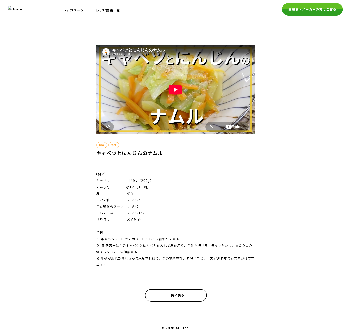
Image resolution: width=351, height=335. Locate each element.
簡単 (101, 145)
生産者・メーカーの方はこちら (312, 9)
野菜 (113, 145)
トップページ (73, 10)
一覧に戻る (176, 295)
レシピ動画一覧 (108, 10)
